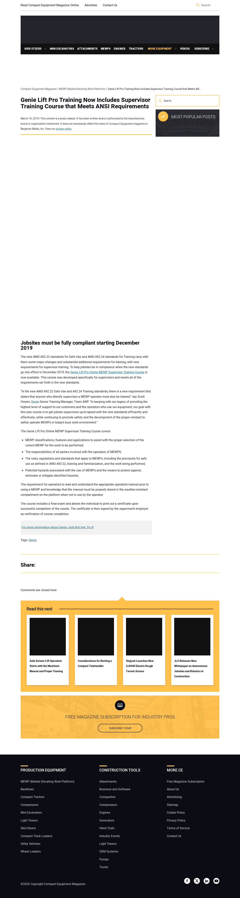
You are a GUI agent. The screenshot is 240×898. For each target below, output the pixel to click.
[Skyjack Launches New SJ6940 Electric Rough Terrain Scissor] (144, 636)
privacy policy (64, 129)
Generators (106, 820)
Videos (185, 49)
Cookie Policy (176, 812)
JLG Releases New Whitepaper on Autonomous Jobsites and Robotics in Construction (190, 668)
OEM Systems (108, 851)
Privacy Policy (176, 820)
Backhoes (27, 789)
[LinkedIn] (58, 565)
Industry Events (109, 836)
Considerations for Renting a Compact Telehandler (95, 663)
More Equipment (160, 49)
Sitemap (172, 805)
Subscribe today (120, 728)
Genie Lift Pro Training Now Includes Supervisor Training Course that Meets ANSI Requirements (85, 103)
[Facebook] (43, 565)
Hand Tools (106, 828)
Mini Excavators (62, 49)
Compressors (29, 805)
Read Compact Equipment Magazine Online (50, 5)
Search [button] (198, 5)
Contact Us (110, 5)
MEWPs (106, 49)
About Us (173, 789)
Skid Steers (33, 49)
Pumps (104, 859)
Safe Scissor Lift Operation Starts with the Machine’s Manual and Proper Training (46, 666)
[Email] (65, 565)
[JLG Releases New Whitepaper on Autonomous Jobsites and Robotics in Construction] (192, 636)
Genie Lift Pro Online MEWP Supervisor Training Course (107, 372)
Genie (35, 402)
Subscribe (201, 49)
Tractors (136, 49)
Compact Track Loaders (36, 836)
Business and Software (114, 789)
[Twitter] (50, 565)
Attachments (87, 49)
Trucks (103, 867)
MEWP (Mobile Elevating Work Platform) (47, 781)
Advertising (174, 797)
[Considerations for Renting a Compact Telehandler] (96, 636)
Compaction (107, 797)
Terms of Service (178, 828)
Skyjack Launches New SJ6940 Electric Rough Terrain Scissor (140, 666)
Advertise (91, 5)
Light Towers (29, 820)
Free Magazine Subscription (185, 781)
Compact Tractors (32, 797)
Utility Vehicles (30, 844)
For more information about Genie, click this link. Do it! (58, 527)
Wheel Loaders (31, 851)
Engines (120, 49)
